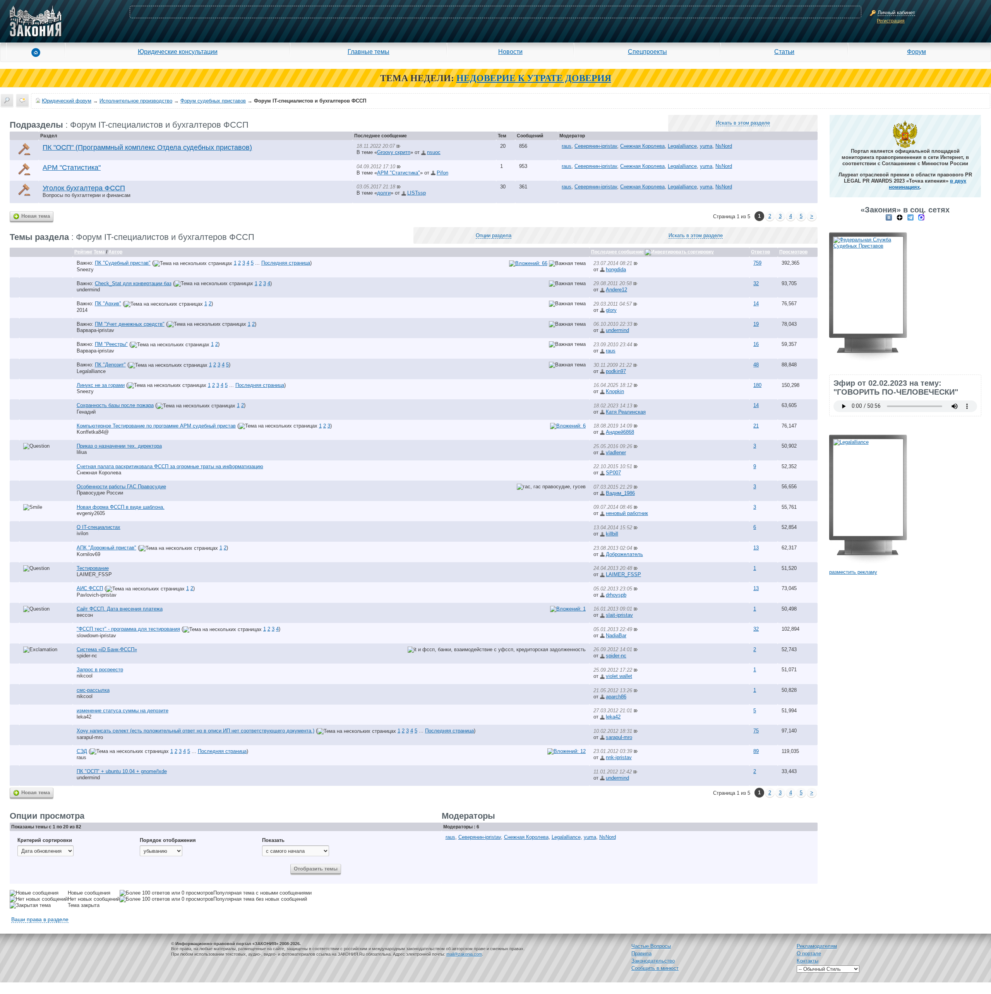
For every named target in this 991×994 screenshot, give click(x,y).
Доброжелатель (624, 554)
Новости (510, 51)
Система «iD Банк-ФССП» (107, 649)
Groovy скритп (393, 152)
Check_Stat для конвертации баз (133, 283)
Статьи (784, 51)
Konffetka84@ (93, 432)
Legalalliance (682, 146)
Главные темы (368, 51)
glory (611, 310)
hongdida (616, 269)
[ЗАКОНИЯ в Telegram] (910, 217)
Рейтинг (83, 252)
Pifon (442, 173)
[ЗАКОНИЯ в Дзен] (900, 217)
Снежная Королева (642, 146)
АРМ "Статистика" (398, 173)
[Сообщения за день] (22, 100)
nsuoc (434, 152)
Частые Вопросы (651, 946)
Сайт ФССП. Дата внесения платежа (120, 609)
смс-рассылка (93, 690)
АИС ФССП (90, 588)
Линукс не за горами (101, 385)
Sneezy (85, 269)
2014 (82, 310)
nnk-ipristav (619, 757)
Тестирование (93, 568)
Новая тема (35, 216)
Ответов (760, 252)
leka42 (84, 717)
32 (756, 283)
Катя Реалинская (626, 412)
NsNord (723, 146)
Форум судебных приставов (213, 101)
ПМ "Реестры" (111, 344)
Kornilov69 (88, 554)
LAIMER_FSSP (94, 574)
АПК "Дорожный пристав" (106, 548)
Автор (115, 252)
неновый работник (627, 513)
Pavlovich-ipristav (97, 595)
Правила (641, 953)
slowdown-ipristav (96, 635)
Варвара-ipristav (95, 330)
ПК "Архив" (108, 303)
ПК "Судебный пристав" (123, 263)
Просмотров (793, 252)
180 (757, 385)
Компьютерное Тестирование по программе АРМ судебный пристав (156, 426)
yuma (706, 146)
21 (756, 426)
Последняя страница (285, 263)
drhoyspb (616, 595)
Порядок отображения (168, 840)
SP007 (613, 473)
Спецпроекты (647, 51)
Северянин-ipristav (595, 146)
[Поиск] (7, 100)
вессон (85, 615)
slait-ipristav (619, 615)
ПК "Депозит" (110, 365)
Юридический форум (66, 101)
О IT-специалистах (98, 527)
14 (756, 303)
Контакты (807, 961)
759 (757, 263)
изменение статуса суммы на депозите (122, 710)
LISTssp (416, 193)
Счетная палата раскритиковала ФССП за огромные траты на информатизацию (170, 466)
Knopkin (615, 391)
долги (384, 193)
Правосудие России (100, 493)
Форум (916, 51)
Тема (99, 252)
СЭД (82, 751)
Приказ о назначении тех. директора (119, 446)
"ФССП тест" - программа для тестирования (128, 629)
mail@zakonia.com (464, 954)
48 (756, 365)
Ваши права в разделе (40, 919)
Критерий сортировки (44, 840)
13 (756, 548)
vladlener (616, 452)
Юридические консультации (178, 51)
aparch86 (616, 697)
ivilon (82, 533)
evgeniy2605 (91, 513)
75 (756, 731)
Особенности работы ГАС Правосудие (121, 486)
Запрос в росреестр (100, 669)
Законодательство (653, 961)
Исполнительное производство (135, 101)
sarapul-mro (90, 737)
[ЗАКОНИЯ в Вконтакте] (889, 217)
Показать (273, 840)
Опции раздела (493, 235)
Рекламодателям (817, 946)
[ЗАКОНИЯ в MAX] (921, 217)
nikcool (85, 676)
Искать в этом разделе (743, 123)
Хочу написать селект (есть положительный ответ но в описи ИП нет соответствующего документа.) (195, 731)
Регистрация (891, 21)
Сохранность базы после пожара (115, 405)
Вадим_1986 (620, 493)
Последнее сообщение (617, 252)
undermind (88, 290)
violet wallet (619, 676)
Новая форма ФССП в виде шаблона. (121, 507)
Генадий (86, 412)
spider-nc (87, 656)
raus (566, 146)
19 (756, 324)
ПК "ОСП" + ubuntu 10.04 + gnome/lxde (122, 771)
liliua (82, 452)
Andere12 (616, 290)
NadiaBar (616, 635)
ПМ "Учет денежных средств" (130, 324)
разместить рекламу (853, 572)
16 (756, 344)
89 (756, 751)
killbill (612, 534)
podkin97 (616, 371)
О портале (809, 953)
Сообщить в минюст (655, 968)
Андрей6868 (620, 432)
